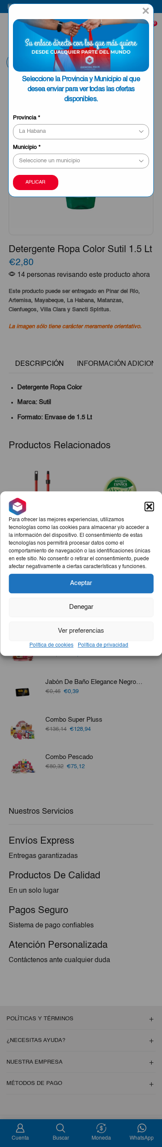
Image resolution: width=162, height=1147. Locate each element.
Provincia (26, 118)
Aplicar (35, 182)
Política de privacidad (103, 645)
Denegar (81, 607)
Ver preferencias (81, 631)
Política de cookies (51, 645)
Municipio (27, 147)
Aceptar (81, 583)
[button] (149, 506)
